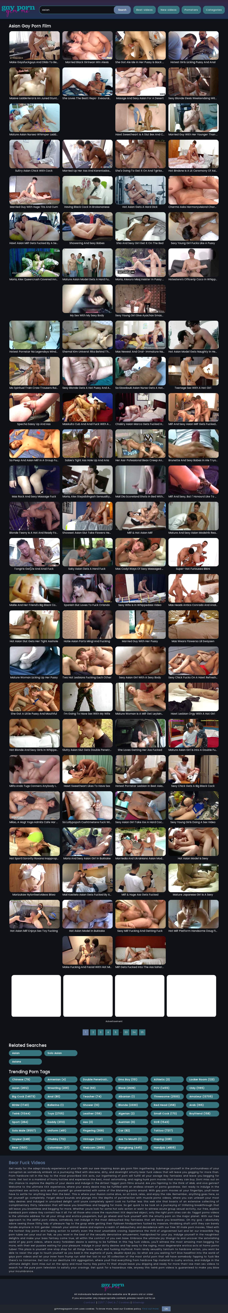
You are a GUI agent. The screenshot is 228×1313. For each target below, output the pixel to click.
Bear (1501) (20, 1147)
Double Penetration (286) (98, 1079)
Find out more (150, 1308)
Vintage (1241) (93, 1139)
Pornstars (191, 10)
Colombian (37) (59, 1147)
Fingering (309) (93, 1130)
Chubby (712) (57, 1139)
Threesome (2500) (167, 1096)
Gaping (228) (163, 1139)
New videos (169, 10)
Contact (89, 1302)
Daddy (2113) (56, 1122)
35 (142, 1032)
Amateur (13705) (201, 1096)
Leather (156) (92, 1113)
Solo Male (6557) (24, 1130)
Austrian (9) (127, 1122)
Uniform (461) (57, 1130)
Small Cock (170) (165, 1113)
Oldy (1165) (197, 1088)
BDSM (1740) (20, 1105)
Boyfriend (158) (200, 1113)
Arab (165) (196, 1105)
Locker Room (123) (202, 1079)
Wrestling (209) (58, 1088)
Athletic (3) (162, 1079)
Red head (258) (165, 1105)
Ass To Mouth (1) (130, 1139)
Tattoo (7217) (163, 1130)
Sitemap (138, 1302)
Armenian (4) (57, 1079)
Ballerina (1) (56, 1105)
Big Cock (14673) (24, 1096)
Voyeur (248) (21, 1139)
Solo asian (55, 1053)
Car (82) (124, 1130)
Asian (16, 1053)
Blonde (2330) (128, 1105)
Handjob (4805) (165, 1147)
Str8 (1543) (161, 1122)
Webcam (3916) (94, 1147)
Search (122, 9)
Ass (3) (88, 1122)
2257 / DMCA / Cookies (114, 1302)
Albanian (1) (127, 1096)
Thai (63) (89, 1088)
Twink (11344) (21, 1113)
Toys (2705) (56, 1113)
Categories (214, 10)
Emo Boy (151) (128, 1079)
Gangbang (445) (130, 1147)
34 (134, 1032)
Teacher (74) (92, 1096)
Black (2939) (127, 1088)
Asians (16, 1061)
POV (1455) (162, 1088)
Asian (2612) (20, 1088)
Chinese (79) (21, 1079)
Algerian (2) (127, 1113)
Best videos (144, 10)
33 (126, 1032)
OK (166, 1308)
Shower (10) (91, 1105)
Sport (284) (20, 1122)
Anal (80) (54, 1096)
